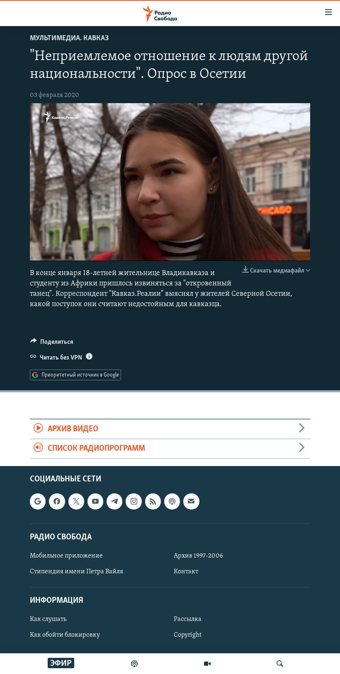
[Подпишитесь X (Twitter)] (76, 502)
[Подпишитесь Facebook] (57, 502)
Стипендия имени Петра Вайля (76, 571)
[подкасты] (134, 663)
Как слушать (48, 619)
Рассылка (188, 619)
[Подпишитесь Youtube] (95, 502)
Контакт (186, 571)
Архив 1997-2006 (198, 556)
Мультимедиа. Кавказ (69, 38)
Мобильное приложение (66, 556)
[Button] (51, 344)
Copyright (188, 635)
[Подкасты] (172, 502)
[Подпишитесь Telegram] (114, 502)
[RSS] (153, 502)
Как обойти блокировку (65, 635)
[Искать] (279, 663)
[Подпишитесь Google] (38, 502)
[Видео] (207, 663)
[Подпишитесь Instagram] (133, 502)
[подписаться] (191, 502)
